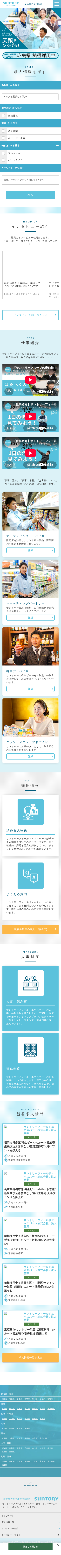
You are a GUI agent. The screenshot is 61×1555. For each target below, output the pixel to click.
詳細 (30, 550)
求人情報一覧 (8, 1522)
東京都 (42, 1409)
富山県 (12, 1419)
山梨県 (35, 1419)
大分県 (35, 1461)
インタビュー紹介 (10, 1528)
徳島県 (42, 1448)
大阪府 (19, 1438)
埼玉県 (27, 1409)
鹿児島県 (51, 1461)
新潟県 (4, 1419)
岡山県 (19, 1448)
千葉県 (35, 1409)
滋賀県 (4, 1438)
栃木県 (12, 1409)
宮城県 (27, 1399)
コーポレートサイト (11, 1535)
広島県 (27, 1448)
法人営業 (13, 131)
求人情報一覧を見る (30, 1357)
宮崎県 (42, 1461)
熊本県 (27, 1461)
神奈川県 (51, 1409)
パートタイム (15, 160)
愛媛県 (4, 1451)
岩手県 (19, 1399)
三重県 (27, 1428)
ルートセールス (16, 138)
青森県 (12, 1399)
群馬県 (19, 1409)
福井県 (27, 1419)
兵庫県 (27, 1438)
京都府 (12, 1438)
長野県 (42, 1419)
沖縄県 (4, 1465)
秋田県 (35, 1399)
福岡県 (4, 1461)
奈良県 (35, 1438)
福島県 (50, 1399)
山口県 (35, 1448)
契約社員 (13, 115)
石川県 (19, 1419)
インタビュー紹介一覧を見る (30, 315)
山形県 (42, 1399)
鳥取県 (4, 1448)
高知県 (12, 1451)
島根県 (12, 1448)
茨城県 (4, 1409)
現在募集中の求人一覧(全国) (30, 929)
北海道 (4, 1399)
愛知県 (19, 1428)
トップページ (8, 1516)
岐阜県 (4, 1428)
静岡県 (12, 1428)
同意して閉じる (30, 1546)
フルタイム (14, 153)
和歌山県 (43, 1438)
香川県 (50, 1448)
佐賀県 (12, 1461)
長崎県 (19, 1461)
